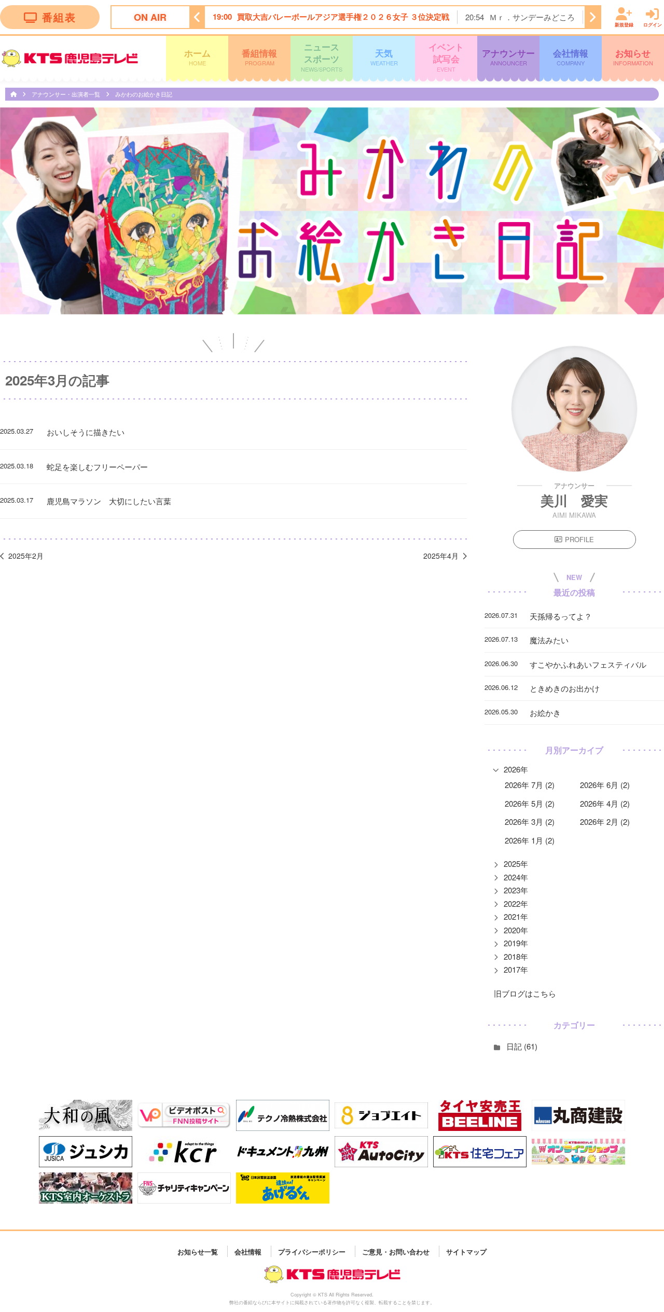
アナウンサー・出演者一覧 (67, 94)
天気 (384, 57)
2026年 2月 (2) (605, 821)
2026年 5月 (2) (530, 803)
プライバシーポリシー (311, 1251)
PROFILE (579, 539)
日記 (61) (521, 1046)
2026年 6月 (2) (605, 784)
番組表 (59, 16)
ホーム (197, 57)
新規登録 (624, 24)
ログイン (652, 24)
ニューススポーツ (321, 56)
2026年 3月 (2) (530, 821)
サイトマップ (466, 1251)
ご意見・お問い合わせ (396, 1251)
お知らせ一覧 (197, 1251)
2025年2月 (26, 555)
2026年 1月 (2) (530, 840)
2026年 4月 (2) (605, 803)
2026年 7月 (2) (530, 784)
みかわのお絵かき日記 (143, 94)
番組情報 (259, 57)
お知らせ (633, 57)
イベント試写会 (446, 56)
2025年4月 (441, 555)
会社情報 (570, 57)
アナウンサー (508, 57)
